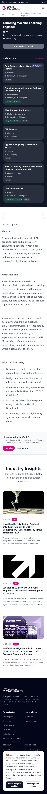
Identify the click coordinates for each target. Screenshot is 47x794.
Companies (7, 721)
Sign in (43, 2)
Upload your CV (9, 734)
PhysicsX (10, 133)
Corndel (10, 73)
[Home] (3, 14)
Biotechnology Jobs (33, 749)
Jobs (12, 14)
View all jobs (39, 58)
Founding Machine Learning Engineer (32, 14)
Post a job (9, 448)
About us (6, 749)
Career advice (8, 725)
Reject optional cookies (33, 784)
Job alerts (6, 730)
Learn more (22, 448)
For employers (31, 721)
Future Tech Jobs (18, 2)
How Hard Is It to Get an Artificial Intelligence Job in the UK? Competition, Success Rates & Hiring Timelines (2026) (22, 528)
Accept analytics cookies (14, 784)
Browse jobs (8, 717)
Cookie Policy (11, 778)
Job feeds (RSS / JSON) (11, 738)
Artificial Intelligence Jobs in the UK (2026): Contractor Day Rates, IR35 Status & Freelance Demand (22, 651)
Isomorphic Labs (14, 173)
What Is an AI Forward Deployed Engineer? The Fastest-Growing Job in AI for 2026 (23, 590)
